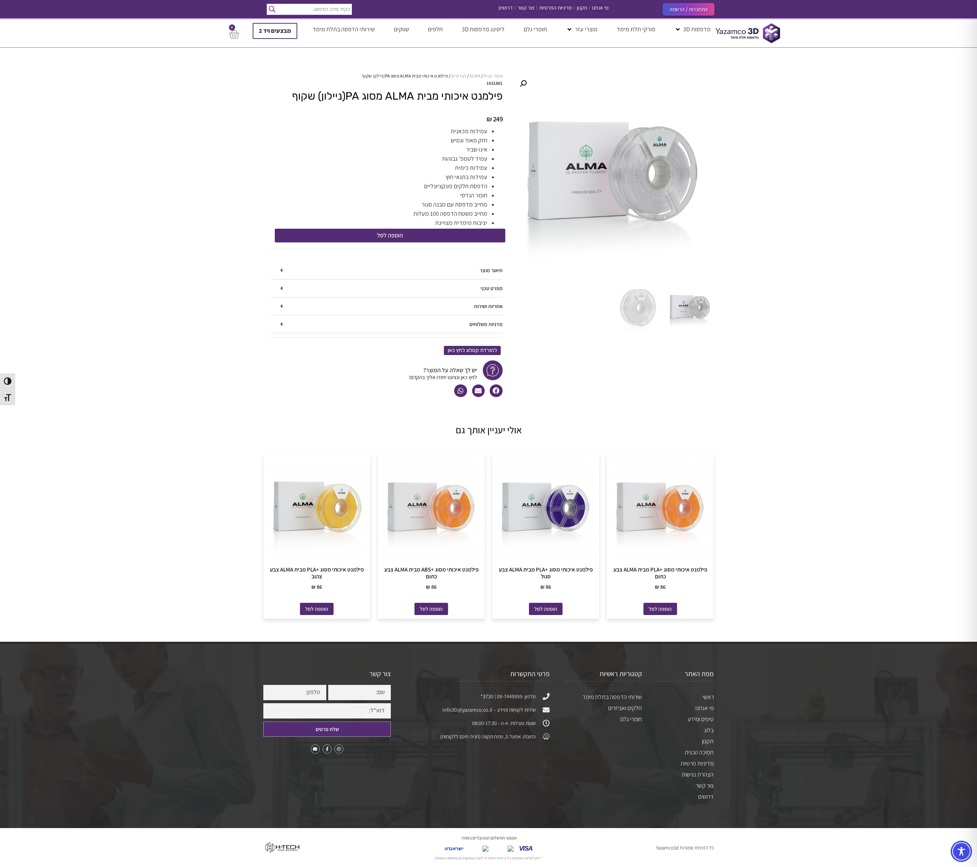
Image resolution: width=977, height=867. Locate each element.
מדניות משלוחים (486, 324)
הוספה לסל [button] (660, 608)
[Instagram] (338, 749)
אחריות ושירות (488, 306)
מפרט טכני (491, 288)
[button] (692, 29)
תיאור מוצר (491, 270)
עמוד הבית (493, 76)
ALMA (474, 76)
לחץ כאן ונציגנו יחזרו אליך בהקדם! (443, 377)
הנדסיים (458, 76)
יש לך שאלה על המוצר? (450, 370)
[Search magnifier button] (272, 9)
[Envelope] (315, 749)
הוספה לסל (390, 235)
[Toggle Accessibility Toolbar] (961, 851)
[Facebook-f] (327, 749)
